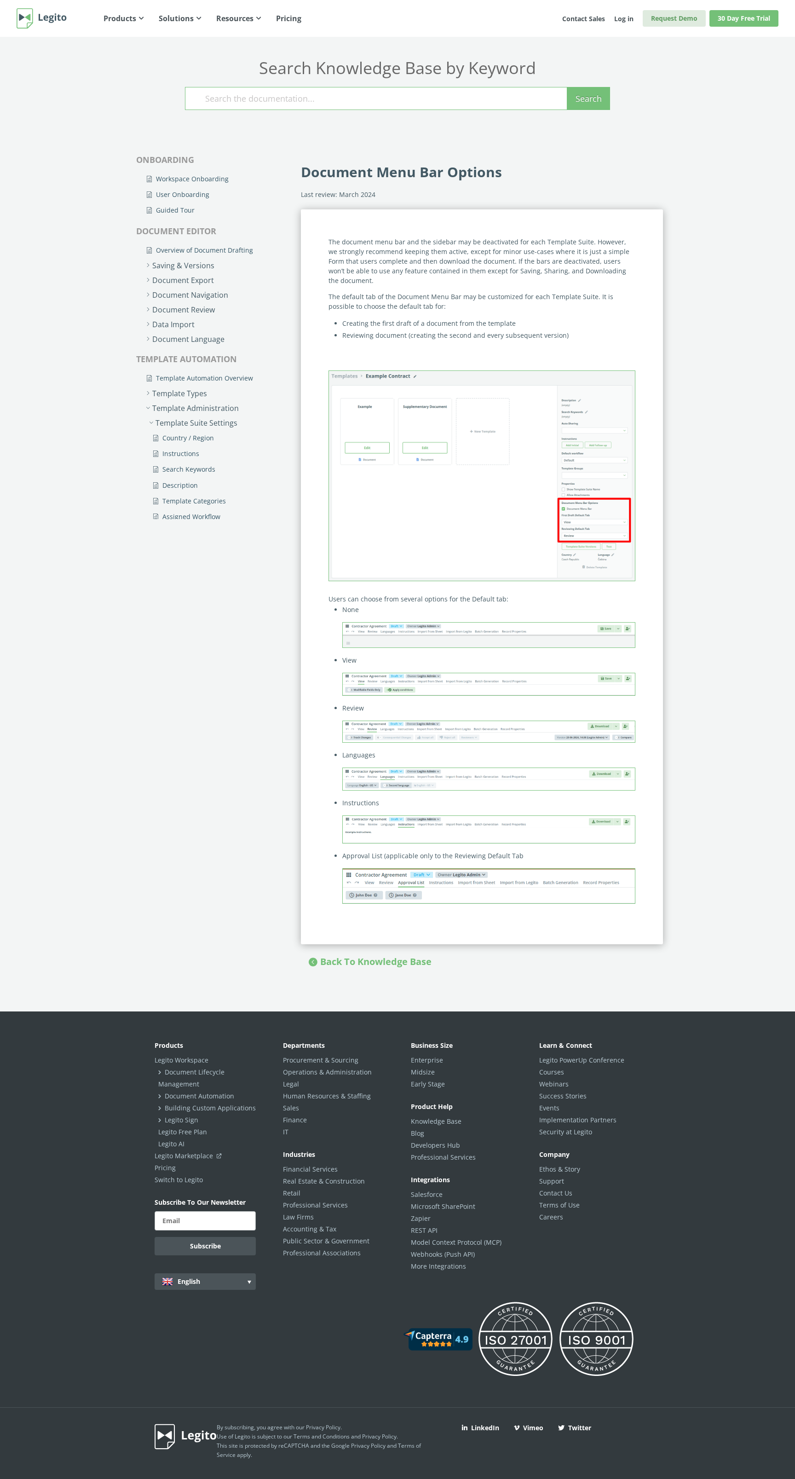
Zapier (421, 1218)
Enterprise (427, 1060)
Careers (551, 1217)
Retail (291, 1193)
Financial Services (310, 1169)
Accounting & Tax (309, 1229)
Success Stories (563, 1096)
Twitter (579, 1427)
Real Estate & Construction (324, 1181)
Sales (291, 1107)
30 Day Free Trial (744, 18)
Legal (291, 1084)
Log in (624, 18)
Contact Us (555, 1193)
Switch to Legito (179, 1179)
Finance (295, 1119)
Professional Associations (322, 1252)
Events (549, 1107)
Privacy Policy (323, 1427)
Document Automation (199, 1096)
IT (285, 1131)
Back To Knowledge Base (376, 961)
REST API (424, 1230)
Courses (551, 1072)
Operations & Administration (327, 1072)
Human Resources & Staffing (327, 1096)
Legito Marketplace (185, 1155)
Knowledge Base (436, 1121)
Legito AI (171, 1143)
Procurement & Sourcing (320, 1060)
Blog (417, 1133)
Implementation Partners (577, 1119)
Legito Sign (181, 1119)
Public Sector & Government (326, 1240)
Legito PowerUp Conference (581, 1060)
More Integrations (438, 1266)
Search (589, 98)
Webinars (554, 1084)
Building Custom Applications (210, 1107)
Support (551, 1181)
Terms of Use (559, 1205)
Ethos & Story (559, 1169)
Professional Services (315, 1205)
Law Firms (298, 1217)
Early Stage (428, 1084)
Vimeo (533, 1427)
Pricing (165, 1167)
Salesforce (427, 1194)
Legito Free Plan (182, 1131)
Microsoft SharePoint (443, 1206)
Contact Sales (583, 18)
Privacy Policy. (380, 1436)
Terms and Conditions (322, 1436)
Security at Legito (565, 1131)
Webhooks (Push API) (443, 1254)
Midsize (423, 1072)
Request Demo (674, 18)
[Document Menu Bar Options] (481, 476)
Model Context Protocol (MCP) (456, 1242)
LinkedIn (485, 1427)
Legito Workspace (181, 1060)
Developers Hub (435, 1145)
